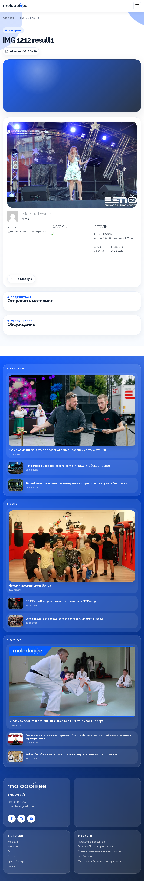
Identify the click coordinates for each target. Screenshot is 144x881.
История (13, 841)
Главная (8, 18)
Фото (11, 851)
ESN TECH (17, 368)
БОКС (14, 504)
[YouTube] (31, 819)
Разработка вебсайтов (91, 841)
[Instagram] (21, 819)
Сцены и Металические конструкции (99, 851)
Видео (11, 856)
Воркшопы (14, 866)
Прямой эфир (16, 861)
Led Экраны (85, 856)
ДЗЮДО (15, 639)
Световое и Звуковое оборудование (100, 861)
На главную (23, 279)
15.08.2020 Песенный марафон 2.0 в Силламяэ (33, 231)
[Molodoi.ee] (27, 786)
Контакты (13, 846)
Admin (25, 219)
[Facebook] (12, 819)
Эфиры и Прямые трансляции (95, 846)
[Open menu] (137, 5)
